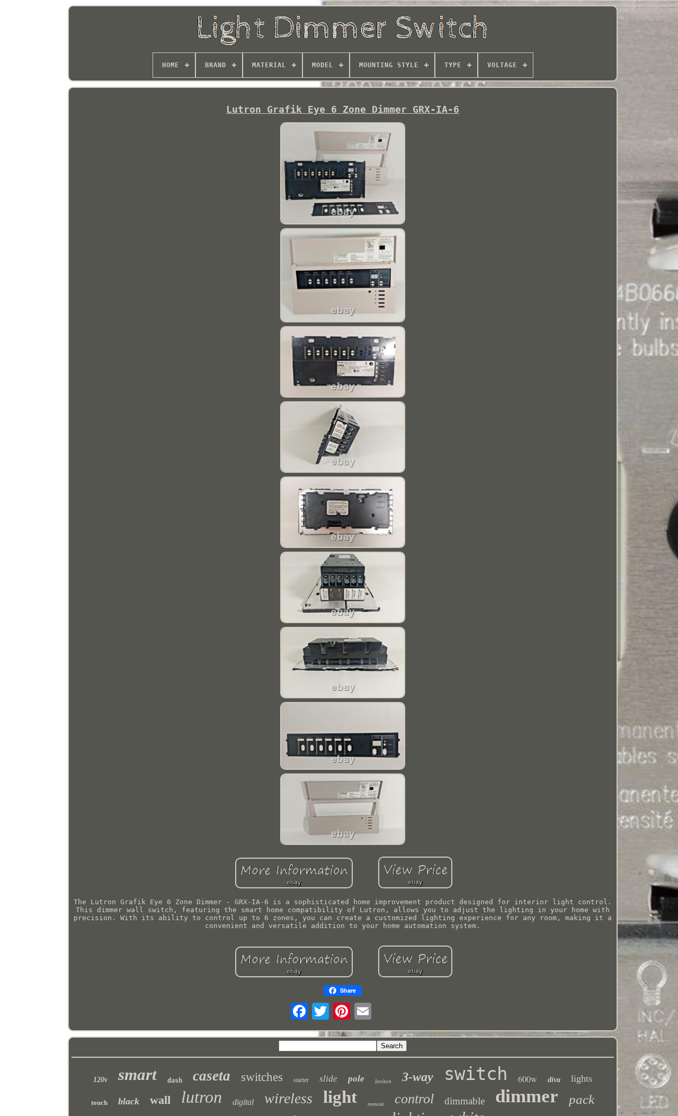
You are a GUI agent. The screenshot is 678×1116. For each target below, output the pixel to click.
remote (376, 1104)
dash (174, 1080)
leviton (383, 1081)
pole (356, 1079)
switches (262, 1077)
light (340, 1096)
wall (160, 1099)
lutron (201, 1096)
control (414, 1098)
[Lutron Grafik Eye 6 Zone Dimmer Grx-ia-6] (342, 174)
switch (475, 1073)
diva (554, 1080)
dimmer (526, 1096)
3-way (417, 1077)
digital (243, 1101)
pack (581, 1099)
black (128, 1101)
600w (527, 1078)
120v (100, 1080)
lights (581, 1078)
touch (99, 1102)
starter (301, 1080)
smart (137, 1074)
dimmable (464, 1100)
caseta (211, 1076)
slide (328, 1079)
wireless (288, 1098)
